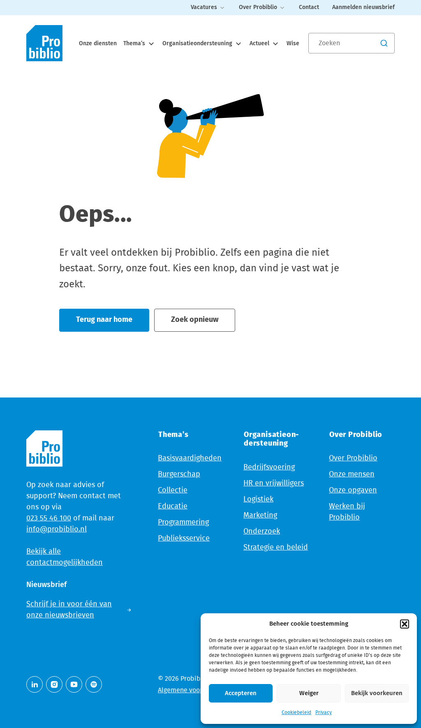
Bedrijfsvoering (269, 467)
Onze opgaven (353, 490)
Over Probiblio (258, 7)
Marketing (260, 515)
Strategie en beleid (275, 547)
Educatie (172, 506)
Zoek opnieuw (194, 320)
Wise (293, 43)
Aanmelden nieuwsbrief (363, 7)
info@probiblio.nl (56, 529)
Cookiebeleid (296, 712)
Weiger (309, 693)
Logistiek (258, 499)
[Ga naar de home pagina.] (44, 43)
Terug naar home (104, 320)
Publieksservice (184, 538)
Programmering (183, 522)
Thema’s (135, 43)
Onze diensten (98, 43)
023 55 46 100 (48, 518)
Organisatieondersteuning (198, 43)
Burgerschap (179, 474)
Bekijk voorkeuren (376, 693)
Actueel (260, 43)
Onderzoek (261, 531)
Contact (309, 7)
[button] (404, 624)
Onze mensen (352, 474)
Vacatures (204, 7)
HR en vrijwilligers (273, 483)
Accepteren (241, 693)
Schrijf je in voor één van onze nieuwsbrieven (69, 610)
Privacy (323, 712)
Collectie (172, 490)
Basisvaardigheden (190, 458)
